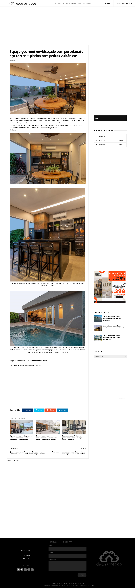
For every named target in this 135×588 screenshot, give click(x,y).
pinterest (111, 144)
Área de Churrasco (26, 401)
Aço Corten (17, 401)
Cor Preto (45, 401)
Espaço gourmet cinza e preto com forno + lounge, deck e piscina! (72, 438)
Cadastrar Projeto (124, 3)
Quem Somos (26, 550)
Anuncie (26, 558)
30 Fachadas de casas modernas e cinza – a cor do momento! (113, 337)
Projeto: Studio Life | (18, 361)
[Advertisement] (67, 26)
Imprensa (26, 555)
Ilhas (66, 401)
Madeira (72, 401)
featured (61, 401)
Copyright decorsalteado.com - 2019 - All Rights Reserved (67, 583)
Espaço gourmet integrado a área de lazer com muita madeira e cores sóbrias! (21, 438)
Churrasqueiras (37, 401)
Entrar (107, 3)
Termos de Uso (26, 553)
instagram (111, 140)
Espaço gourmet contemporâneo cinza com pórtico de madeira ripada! (46, 438)
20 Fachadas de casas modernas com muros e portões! (112, 318)
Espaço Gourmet (53, 401)
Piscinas (77, 401)
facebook (111, 136)
